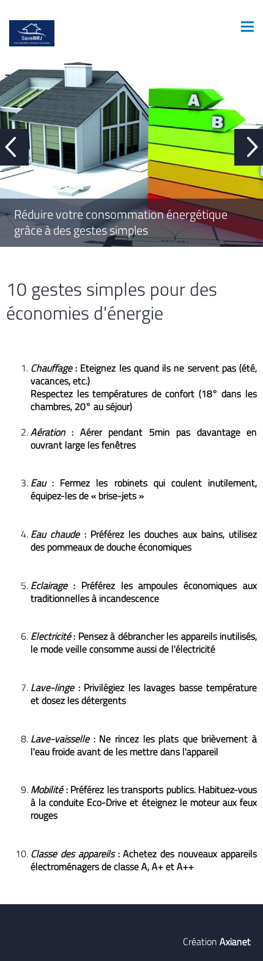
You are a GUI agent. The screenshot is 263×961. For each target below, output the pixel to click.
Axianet (235, 941)
